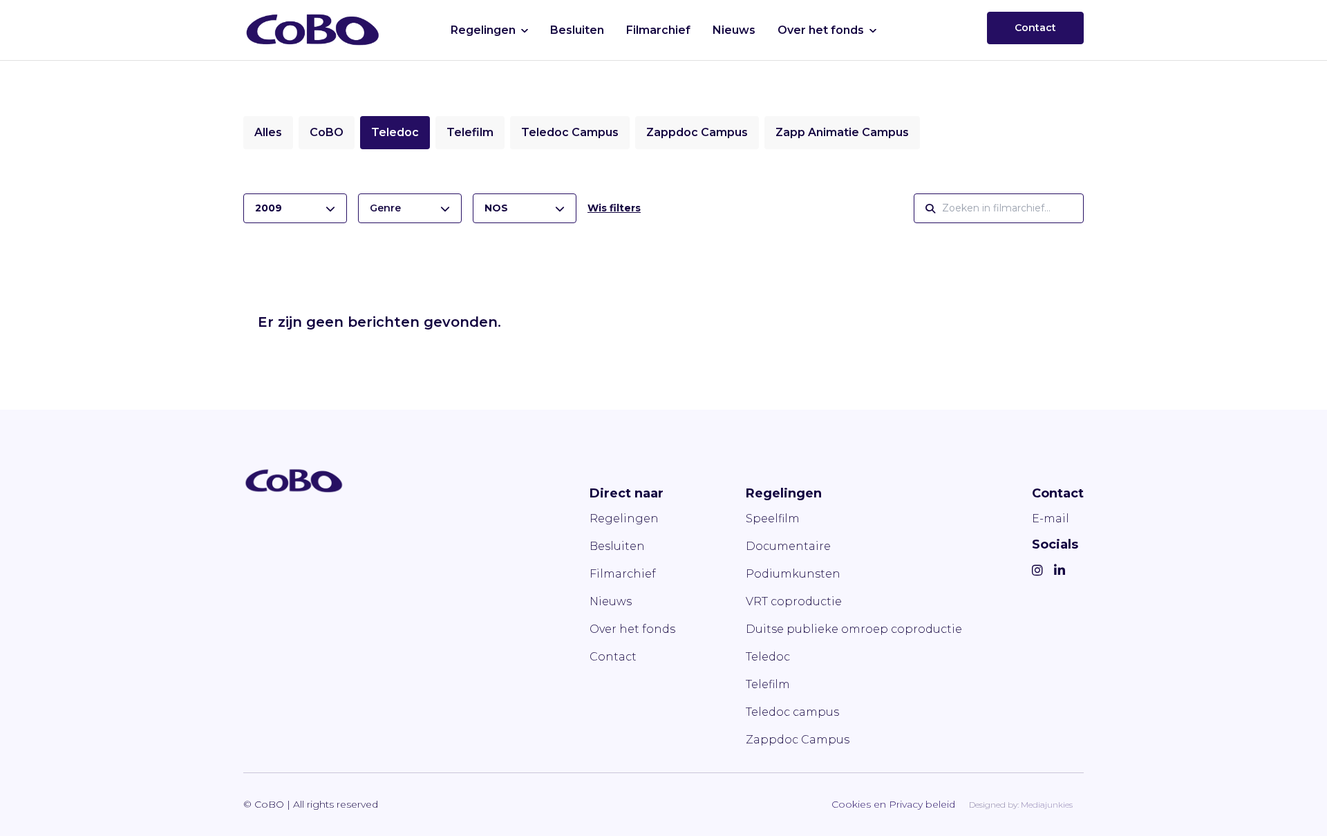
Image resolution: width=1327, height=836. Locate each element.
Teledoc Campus (570, 132)
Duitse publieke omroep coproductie (854, 629)
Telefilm (469, 132)
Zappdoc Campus (697, 132)
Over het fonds (821, 30)
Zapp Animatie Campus (842, 132)
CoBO (326, 132)
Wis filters (614, 208)
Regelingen (483, 30)
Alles (268, 132)
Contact (1035, 27)
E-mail (1050, 518)
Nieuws (734, 30)
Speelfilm (773, 518)
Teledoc (395, 132)
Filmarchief (658, 30)
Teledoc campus (792, 712)
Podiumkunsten (793, 573)
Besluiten (577, 30)
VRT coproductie (794, 601)
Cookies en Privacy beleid (893, 804)
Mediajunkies (1047, 804)
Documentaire (788, 546)
